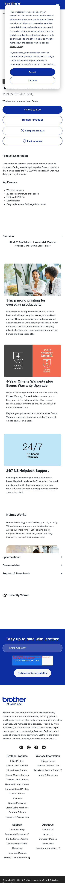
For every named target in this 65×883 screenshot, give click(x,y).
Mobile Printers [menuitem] (17, 793)
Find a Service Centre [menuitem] (17, 839)
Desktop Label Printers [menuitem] (17, 779)
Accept (32, 72)
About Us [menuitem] (48, 824)
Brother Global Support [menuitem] (15, 857)
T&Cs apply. (26, 420)
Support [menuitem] (17, 824)
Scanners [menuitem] (17, 798)
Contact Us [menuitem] (47, 829)
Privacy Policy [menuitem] (48, 761)
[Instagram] (29, 747)
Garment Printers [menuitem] (17, 812)
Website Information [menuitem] (48, 756)
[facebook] (36, 747)
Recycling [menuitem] (17, 848)
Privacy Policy (16, 46)
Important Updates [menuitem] (17, 853)
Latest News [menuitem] (48, 843)
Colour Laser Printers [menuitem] (17, 765)
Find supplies (35, 141)
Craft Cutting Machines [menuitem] (17, 807)
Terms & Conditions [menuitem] (48, 775)
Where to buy (32, 109)
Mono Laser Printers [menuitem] (17, 770)
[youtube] (44, 747)
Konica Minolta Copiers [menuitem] (17, 775)
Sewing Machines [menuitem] (17, 803)
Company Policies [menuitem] (48, 839)
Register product (32, 119)
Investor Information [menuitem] (46, 848)
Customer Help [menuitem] (17, 829)
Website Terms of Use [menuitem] (48, 765)
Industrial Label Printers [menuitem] (17, 789)
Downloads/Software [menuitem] (15, 834)
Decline (32, 80)
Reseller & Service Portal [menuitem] (46, 770)
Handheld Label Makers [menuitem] (17, 784)
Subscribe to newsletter (32, 673)
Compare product (35, 130)
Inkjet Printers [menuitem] (17, 761)
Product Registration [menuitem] (17, 843)
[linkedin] (21, 747)
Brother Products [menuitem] (17, 756)
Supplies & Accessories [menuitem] (17, 817)
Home (5, 13)
